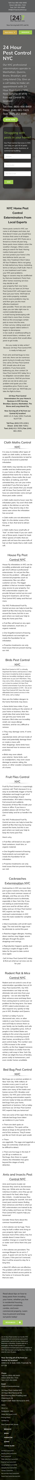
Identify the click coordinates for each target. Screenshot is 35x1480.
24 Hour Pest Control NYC (11, 1390)
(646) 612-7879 (15, 428)
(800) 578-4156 (21, 423)
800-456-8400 (21, 3)
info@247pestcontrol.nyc (17, 10)
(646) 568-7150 (20, 426)
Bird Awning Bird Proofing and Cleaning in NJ (13, 1396)
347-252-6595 (19, 7)
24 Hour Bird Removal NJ (11, 1393)
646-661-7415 (20, 5)
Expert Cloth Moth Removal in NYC (15, 1401)
